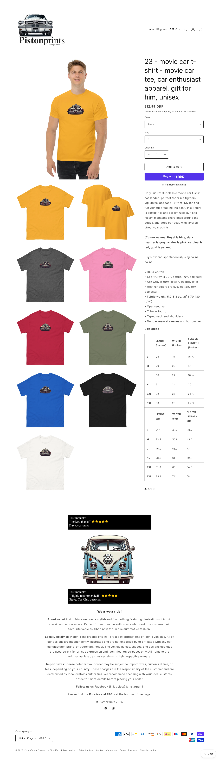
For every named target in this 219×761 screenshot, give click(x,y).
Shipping (166, 111)
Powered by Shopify (48, 750)
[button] (185, 29)
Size (147, 132)
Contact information (106, 750)
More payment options (174, 184)
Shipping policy (148, 750)
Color (148, 117)
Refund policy (86, 750)
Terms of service (128, 750)
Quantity (149, 147)
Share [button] (151, 489)
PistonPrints (30, 750)
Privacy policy (68, 750)
